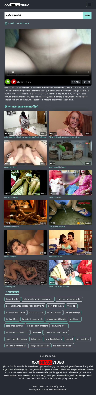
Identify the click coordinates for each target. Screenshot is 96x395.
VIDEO (16, 4)
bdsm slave (36, 339)
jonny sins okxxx (59, 325)
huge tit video (12, 299)
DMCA (61, 386)
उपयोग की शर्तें (51, 386)
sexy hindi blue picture (16, 339)
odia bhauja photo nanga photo (38, 299)
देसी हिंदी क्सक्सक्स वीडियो (39, 345)
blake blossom (33, 378)
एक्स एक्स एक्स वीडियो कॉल (56, 319)
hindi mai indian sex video (69, 299)
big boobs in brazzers (37, 325)
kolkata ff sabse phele (32, 319)
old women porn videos (56, 332)
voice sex (72, 305)
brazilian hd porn (54, 339)
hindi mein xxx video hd (17, 332)
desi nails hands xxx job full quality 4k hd (25, 305)
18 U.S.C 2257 (38, 386)
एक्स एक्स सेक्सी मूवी (72, 312)
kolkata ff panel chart (16, 345)
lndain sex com (54, 312)
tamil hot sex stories (15, 312)
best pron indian (56, 305)
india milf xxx (12, 319)
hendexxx (36, 332)
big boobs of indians (62, 345)
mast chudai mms (48, 355)
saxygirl (69, 339)
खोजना (87, 15)
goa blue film (82, 339)
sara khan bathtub (15, 325)
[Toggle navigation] (89, 4)
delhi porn (75, 319)
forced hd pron (36, 312)
